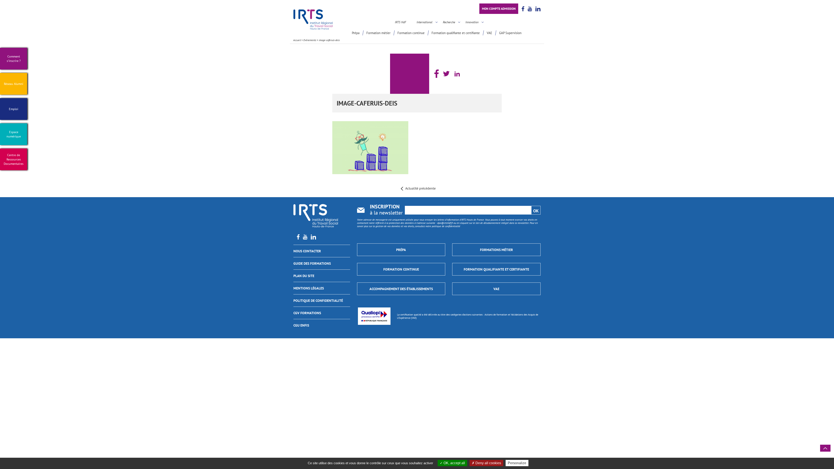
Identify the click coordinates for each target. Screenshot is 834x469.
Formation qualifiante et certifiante (456, 33)
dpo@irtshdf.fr (445, 223)
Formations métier (496, 250)
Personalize (517, 463)
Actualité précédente (420, 188)
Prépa (355, 33)
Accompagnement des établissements (401, 289)
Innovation (471, 22)
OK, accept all (454, 463)
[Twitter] (446, 73)
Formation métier (378, 33)
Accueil (297, 40)
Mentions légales (308, 288)
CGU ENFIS (301, 325)
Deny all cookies (488, 463)
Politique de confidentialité (318, 300)
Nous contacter (307, 251)
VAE (489, 33)
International (424, 22)
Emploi (13, 109)
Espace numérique (14, 134)
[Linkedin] (457, 74)
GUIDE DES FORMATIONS (312, 263)
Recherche (449, 22)
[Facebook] (436, 73)
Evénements (309, 40)
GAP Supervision (510, 33)
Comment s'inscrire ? (14, 58)
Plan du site (303, 276)
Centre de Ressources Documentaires (13, 159)
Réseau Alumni (13, 84)
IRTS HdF (400, 22)
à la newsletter (386, 210)
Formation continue (411, 33)
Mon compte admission (499, 9)
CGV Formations (307, 313)
